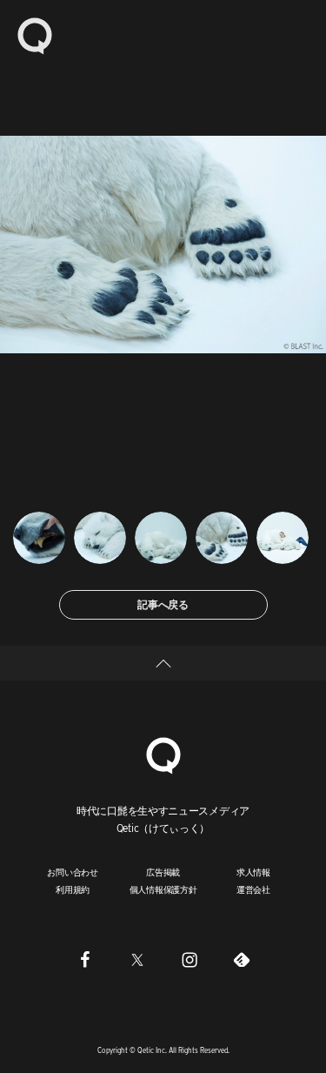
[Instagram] (189, 960)
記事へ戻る (163, 604)
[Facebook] (85, 960)
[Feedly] (242, 960)
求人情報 (253, 872)
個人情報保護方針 (163, 889)
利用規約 (73, 889)
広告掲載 (163, 872)
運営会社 (253, 889)
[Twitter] (137, 960)
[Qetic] (35, 35)
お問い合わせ (72, 872)
